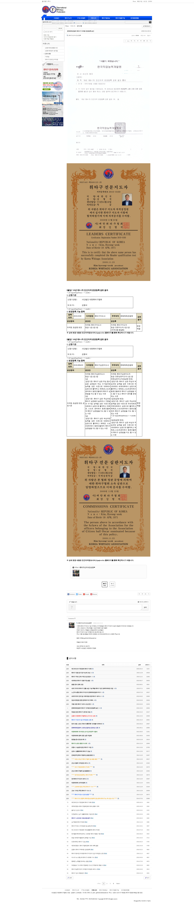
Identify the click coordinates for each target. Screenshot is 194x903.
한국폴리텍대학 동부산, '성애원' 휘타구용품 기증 (86, 834)
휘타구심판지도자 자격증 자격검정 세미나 (84, 869)
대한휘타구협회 (146, 901)
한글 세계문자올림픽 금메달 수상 (82, 838)
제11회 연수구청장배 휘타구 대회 (82, 802)
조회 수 (147, 664)
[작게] (134, 41)
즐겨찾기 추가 (46, 1)
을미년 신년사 (76, 810)
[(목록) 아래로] (140, 41)
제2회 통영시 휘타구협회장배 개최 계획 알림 (85, 845)
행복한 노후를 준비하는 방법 (80, 861)
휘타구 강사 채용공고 (78, 873)
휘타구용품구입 (120, 18)
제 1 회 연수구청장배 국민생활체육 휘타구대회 (86, 830)
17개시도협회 (81, 18)
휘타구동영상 (106, 18)
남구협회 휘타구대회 (78, 822)
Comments (72, 618)
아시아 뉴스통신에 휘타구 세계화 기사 (83, 857)
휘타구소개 (68, 18)
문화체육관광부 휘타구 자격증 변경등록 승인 (80, 31)
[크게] (131, 41)
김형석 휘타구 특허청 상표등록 (81, 849)
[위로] (137, 41)
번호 (67, 664)
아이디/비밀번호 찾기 (50, 37)
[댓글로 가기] (144, 41)
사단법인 (56, 18)
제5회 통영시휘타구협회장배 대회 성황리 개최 (85, 806)
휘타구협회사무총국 (91, 21)
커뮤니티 (93, 18)
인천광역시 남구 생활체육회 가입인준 (83, 814)
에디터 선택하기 (143, 602)
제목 (103, 664)
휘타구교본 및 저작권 (51, 59)
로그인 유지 (48, 32)
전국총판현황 (135, 18)
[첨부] (150, 41)
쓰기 (148, 877)
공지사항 (48, 53)
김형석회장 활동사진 (51, 48)
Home (134, 1)
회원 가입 (139, 1)
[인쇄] (147, 41)
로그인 (145, 1)
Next (118, 883)
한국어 (150, 1)
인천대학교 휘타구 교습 (79, 841)
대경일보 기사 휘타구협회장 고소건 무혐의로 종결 (87, 865)
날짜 (139, 664)
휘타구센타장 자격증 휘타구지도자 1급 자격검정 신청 (88, 853)
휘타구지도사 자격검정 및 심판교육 (82, 826)
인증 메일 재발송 (49, 39)
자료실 (47, 56)
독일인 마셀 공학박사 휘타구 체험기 (62, 21)
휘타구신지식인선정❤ (75, 35)
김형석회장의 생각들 (51, 51)
